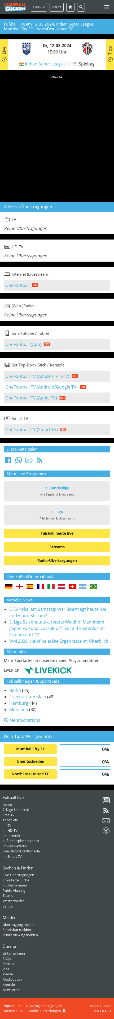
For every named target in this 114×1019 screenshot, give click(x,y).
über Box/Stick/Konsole (21, 851)
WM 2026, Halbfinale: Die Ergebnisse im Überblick (58, 641)
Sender (8, 906)
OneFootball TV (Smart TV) (31, 429)
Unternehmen (14, 953)
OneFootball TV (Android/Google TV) (41, 387)
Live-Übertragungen (18, 874)
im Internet (11, 835)
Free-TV (39, 7)
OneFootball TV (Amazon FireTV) (37, 376)
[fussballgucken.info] (15, 7)
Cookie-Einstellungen (44, 1010)
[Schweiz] (72, 586)
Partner (9, 963)
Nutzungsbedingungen (44, 1005)
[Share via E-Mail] (29, 462)
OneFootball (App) (23, 344)
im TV (7, 825)
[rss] (106, 812)
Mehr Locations (24, 720)
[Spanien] (30, 586)
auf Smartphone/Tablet (21, 840)
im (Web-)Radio (15, 846)
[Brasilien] (93, 586)
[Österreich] (61, 586)
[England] (19, 586)
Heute (57, 7)
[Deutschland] (8, 586)
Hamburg (18, 703)
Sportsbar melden (17, 929)
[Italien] (51, 586)
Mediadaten (12, 979)
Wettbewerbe (13, 900)
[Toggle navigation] (106, 7)
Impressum (12, 1005)
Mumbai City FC (30, 748)
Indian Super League (45, 64)
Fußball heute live (57, 533)
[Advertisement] (57, 137)
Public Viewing (14, 890)
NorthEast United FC (30, 773)
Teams (8, 895)
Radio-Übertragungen (57, 560)
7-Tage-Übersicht (16, 809)
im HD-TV (10, 830)
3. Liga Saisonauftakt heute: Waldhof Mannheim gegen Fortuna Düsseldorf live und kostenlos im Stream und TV (57, 628)
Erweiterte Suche (16, 880)
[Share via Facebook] (8, 462)
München (18, 709)
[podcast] (106, 832)
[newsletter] (106, 822)
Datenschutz (13, 1010)
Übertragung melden (19, 924)
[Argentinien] (82, 586)
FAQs (7, 958)
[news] (106, 802)
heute (7, 804)
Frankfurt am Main (27, 697)
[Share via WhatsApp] (18, 462)
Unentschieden (30, 761)
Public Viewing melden (20, 935)
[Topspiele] (70, 7)
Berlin (15, 690)
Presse (8, 974)
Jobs (6, 969)
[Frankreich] (40, 586)
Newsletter (11, 989)
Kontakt (9, 984)
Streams (57, 546)
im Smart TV (12, 856)
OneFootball (17, 285)
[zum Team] (25, 48)
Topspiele (10, 820)
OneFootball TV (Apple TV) (31, 398)
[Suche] (81, 7)
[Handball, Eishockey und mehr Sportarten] (48, 670)
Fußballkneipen (15, 885)
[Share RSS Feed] (39, 462)
